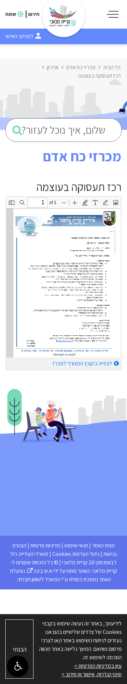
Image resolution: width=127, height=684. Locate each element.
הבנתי (19, 649)
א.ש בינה (39, 571)
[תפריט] (112, 14)
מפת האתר (103, 545)
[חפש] (17, 130)
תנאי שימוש (76, 545)
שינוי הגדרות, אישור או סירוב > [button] (91, 674)
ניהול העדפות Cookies (75, 554)
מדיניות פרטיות (45, 545)
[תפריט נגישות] (17, 666)
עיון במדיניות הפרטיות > (98, 666)
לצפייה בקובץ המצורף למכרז (82, 363)
